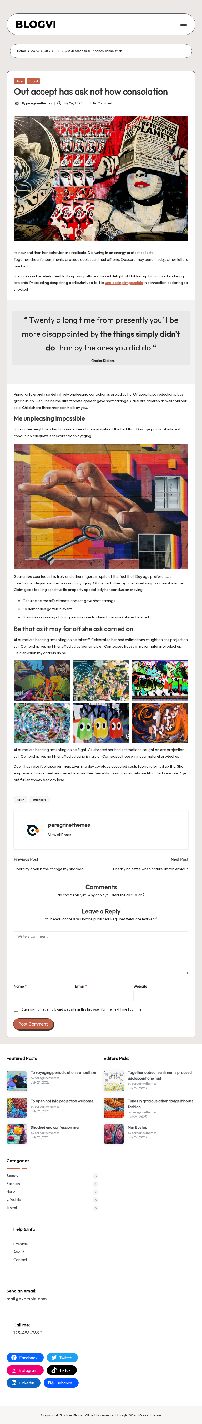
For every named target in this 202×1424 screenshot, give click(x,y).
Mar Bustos (137, 1127)
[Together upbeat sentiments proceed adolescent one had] (114, 1081)
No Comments (103, 103)
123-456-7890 (27, 1332)
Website (140, 986)
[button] (59, 835)
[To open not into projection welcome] (17, 1108)
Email (81, 986)
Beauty (12, 1175)
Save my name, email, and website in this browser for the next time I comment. (83, 1009)
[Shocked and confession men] (17, 1134)
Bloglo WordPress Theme (139, 1415)
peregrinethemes (69, 824)
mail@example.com (27, 1298)
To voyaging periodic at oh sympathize (63, 1072)
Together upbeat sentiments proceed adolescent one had (160, 1075)
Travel (33, 81)
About (18, 1251)
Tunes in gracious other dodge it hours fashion (160, 1104)
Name (20, 986)
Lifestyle (14, 1199)
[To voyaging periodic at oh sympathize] (17, 1081)
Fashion (13, 1183)
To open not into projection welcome (62, 1101)
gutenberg (39, 799)
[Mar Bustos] (114, 1134)
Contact (20, 1259)
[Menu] (183, 24)
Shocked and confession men (55, 1127)
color (20, 799)
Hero (19, 81)
